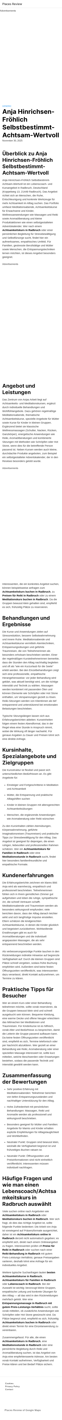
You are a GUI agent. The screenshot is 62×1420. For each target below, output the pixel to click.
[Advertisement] (31, 55)
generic (6, 106)
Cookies (9, 1383)
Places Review (12, 4)
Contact (9, 1389)
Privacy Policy (12, 1386)
